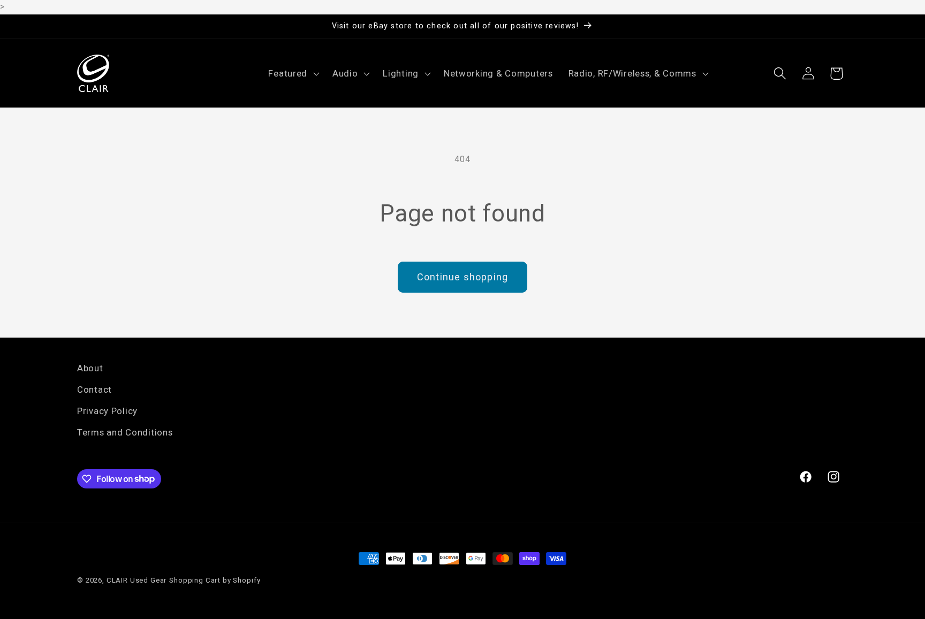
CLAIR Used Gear (137, 580)
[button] (293, 73)
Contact (94, 389)
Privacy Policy (107, 411)
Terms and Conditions (124, 432)
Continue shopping (462, 276)
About (90, 368)
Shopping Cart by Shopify (214, 580)
